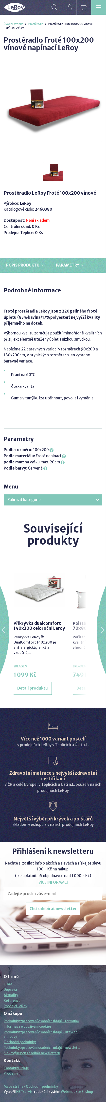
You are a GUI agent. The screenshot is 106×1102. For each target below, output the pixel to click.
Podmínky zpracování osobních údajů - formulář (41, 1021)
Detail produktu (32, 688)
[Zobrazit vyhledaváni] (54, 7)
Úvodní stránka (13, 24)
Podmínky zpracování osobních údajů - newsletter (43, 1048)
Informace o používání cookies (28, 1026)
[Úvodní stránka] (15, 7)
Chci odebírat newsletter (53, 908)
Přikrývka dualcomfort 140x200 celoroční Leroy (39, 626)
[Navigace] (98, 7)
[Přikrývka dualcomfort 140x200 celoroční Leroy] (39, 590)
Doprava (10, 990)
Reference (12, 1001)
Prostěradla (35, 24)
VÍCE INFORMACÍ (53, 882)
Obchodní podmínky (20, 1042)
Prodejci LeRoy (15, 1006)
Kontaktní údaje (16, 1068)
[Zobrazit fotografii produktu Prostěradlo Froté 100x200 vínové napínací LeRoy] (53, 107)
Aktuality (11, 995)
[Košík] (83, 7)
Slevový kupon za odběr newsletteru (32, 1053)
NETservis (24, 1092)
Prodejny (11, 1073)
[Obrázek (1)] (53, 172)
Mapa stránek (14, 1087)
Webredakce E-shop (77, 1092)
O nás (8, 984)
